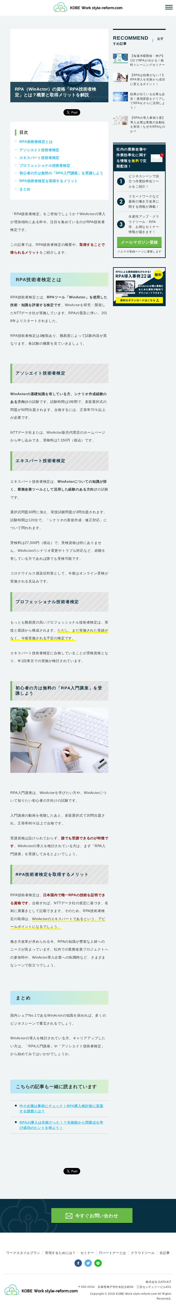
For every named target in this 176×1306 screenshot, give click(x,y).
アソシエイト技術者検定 (39, 150)
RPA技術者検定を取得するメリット (48, 181)
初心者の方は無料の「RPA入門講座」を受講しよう (61, 173)
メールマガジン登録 (139, 242)
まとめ (24, 189)
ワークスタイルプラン (23, 1253)
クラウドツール (143, 1253)
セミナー (87, 1253)
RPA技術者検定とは (35, 142)
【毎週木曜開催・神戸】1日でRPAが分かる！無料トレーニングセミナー (147, 60)
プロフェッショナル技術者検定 (44, 165)
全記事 (165, 1253)
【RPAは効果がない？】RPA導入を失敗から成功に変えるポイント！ (147, 79)
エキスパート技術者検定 (39, 158)
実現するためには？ (60, 1253)
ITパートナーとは (112, 1253)
